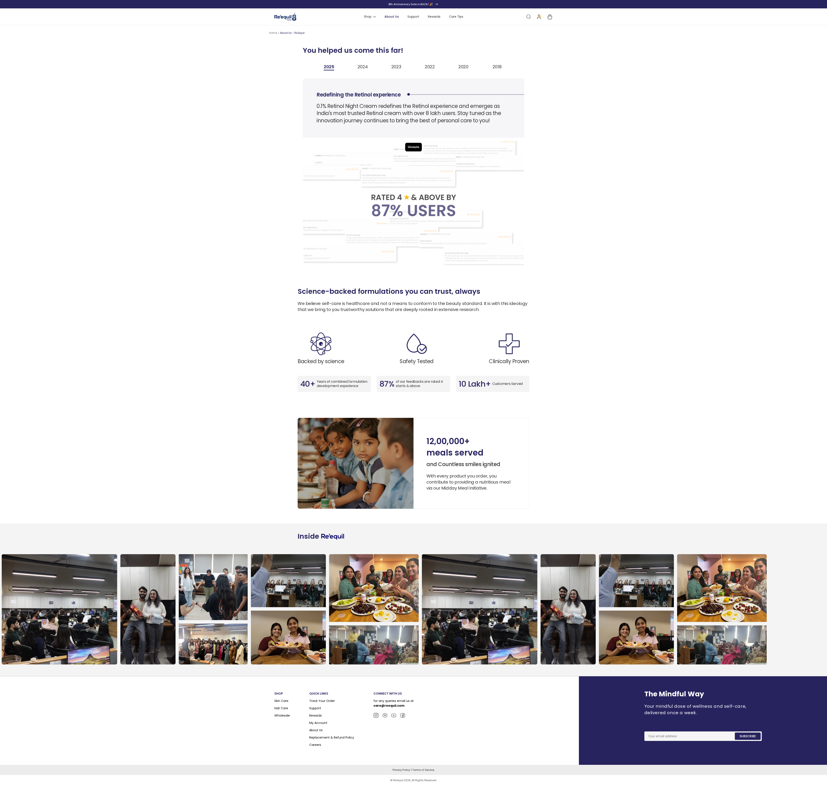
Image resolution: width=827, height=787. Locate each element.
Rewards (315, 715)
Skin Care (281, 701)
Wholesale (282, 715)
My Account (318, 723)
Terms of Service (423, 770)
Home (273, 33)
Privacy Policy (402, 770)
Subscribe (748, 736)
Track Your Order (322, 701)
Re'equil (398, 780)
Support (315, 708)
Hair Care (281, 708)
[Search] (528, 17)
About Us (316, 730)
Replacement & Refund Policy (331, 737)
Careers (315, 745)
